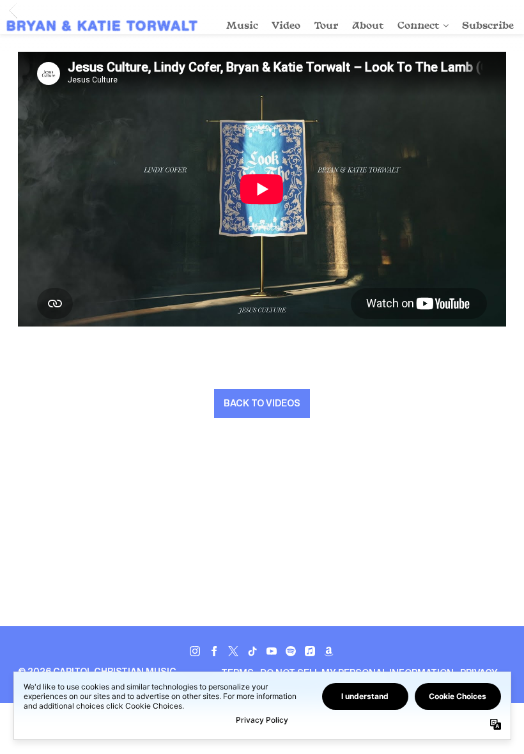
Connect (418, 25)
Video (286, 25)
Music (242, 25)
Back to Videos (262, 403)
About (368, 25)
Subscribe (488, 25)
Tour (326, 25)
